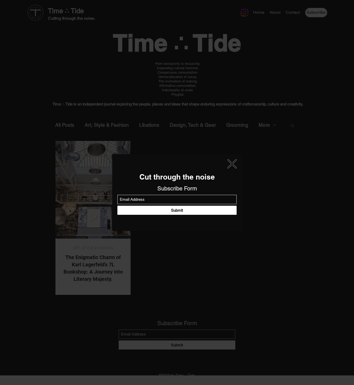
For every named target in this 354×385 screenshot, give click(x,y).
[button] (232, 163)
